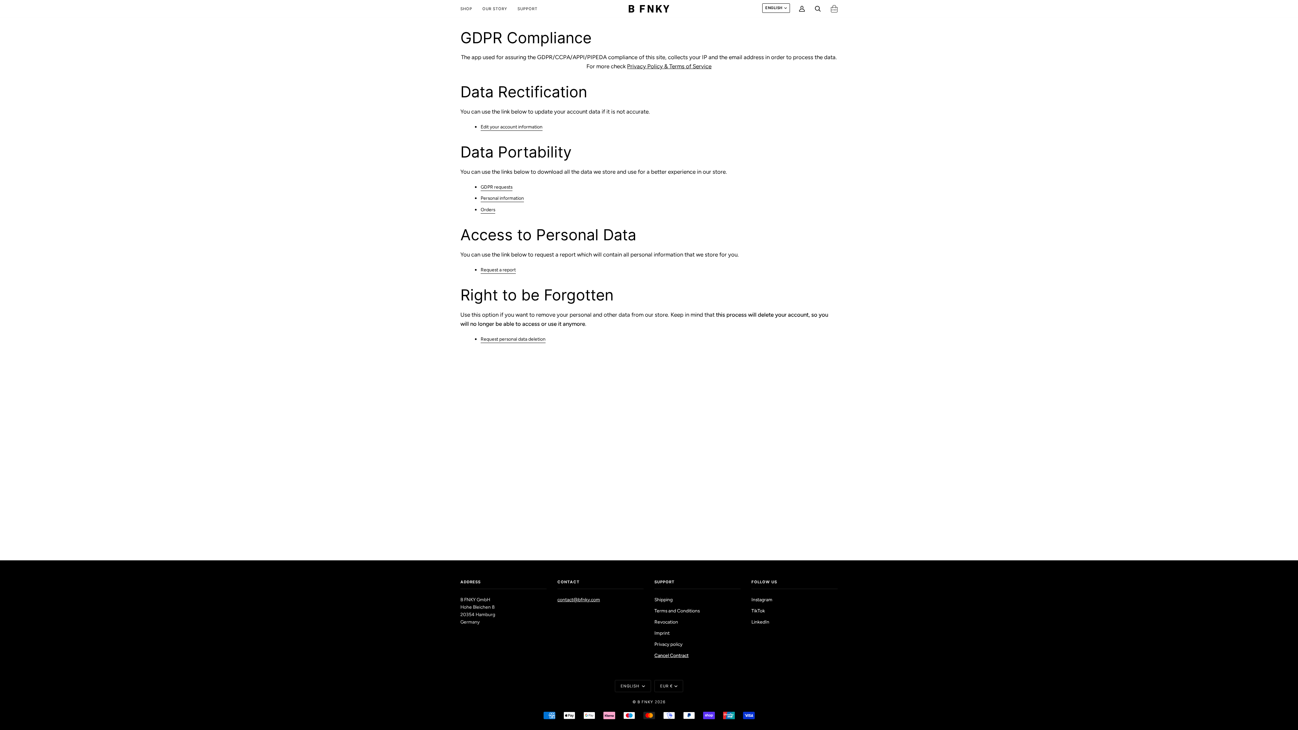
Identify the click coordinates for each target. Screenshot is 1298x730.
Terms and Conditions (677, 610)
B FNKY (645, 702)
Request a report (498, 269)
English (774, 7)
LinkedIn (760, 622)
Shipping (663, 599)
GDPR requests (496, 187)
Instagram (761, 599)
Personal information (502, 198)
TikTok (758, 610)
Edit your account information (512, 126)
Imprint (662, 633)
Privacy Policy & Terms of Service (669, 66)
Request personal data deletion (513, 339)
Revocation (666, 622)
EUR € (666, 686)
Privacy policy (668, 644)
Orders (488, 209)
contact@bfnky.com (578, 599)
